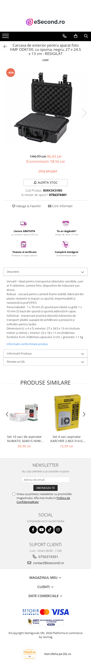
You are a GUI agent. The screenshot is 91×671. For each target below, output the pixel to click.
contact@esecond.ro (48, 563)
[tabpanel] (45, 108)
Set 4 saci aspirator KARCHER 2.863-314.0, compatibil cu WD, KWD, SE (67, 439)
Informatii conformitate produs (27, 344)
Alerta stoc (48, 182)
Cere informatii (61, 206)
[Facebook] (33, 530)
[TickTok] (50, 530)
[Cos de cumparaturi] (75, 36)
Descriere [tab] (13, 272)
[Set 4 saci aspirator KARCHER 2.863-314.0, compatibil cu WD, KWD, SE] (66, 413)
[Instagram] (58, 530)
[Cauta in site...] (86, 36)
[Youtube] (41, 530)
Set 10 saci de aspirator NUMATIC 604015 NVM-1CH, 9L (24, 439)
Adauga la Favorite (28, 206)
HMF (45, 60)
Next (84, 112)
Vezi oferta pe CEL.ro (57, 654)
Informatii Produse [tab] (19, 353)
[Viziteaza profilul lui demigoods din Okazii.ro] (29, 654)
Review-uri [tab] (16, 362)
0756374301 (48, 556)
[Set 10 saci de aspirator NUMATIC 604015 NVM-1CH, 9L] (24, 413)
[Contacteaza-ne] (65, 36)
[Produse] (6, 37)
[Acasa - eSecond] (45, 22)
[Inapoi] (3, 46)
